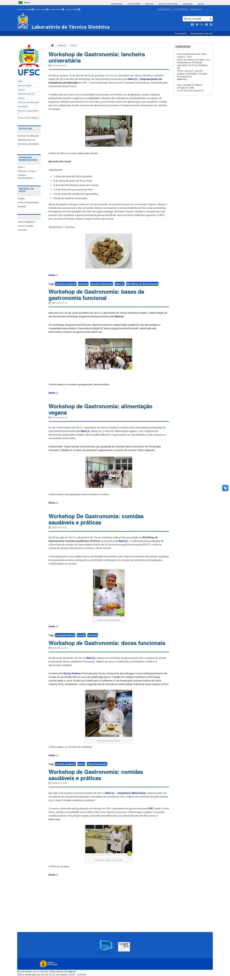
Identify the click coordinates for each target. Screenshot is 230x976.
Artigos (21, 89)
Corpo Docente (25, 225)
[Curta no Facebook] (192, 24)
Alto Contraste (180, 9)
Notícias (62, 45)
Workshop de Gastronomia (142, 283)
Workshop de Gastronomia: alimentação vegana (100, 409)
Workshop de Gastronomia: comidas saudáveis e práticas (96, 775)
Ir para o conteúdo (25, 9)
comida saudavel (65, 764)
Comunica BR (134, 3)
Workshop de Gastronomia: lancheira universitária (97, 57)
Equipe (21, 98)
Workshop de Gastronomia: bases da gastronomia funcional (96, 295)
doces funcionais (97, 764)
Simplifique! (116, 3)
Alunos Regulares (26, 221)
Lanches (83, 283)
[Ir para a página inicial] (52, 45)
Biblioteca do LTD (26, 93)
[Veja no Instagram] (206, 24)
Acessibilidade (164, 9)
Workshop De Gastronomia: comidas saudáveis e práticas (96, 519)
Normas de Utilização (28, 102)
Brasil (27, 2)
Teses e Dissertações (28, 117)
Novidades (23, 106)
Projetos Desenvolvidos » (26, 176)
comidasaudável (65, 635)
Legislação (187, 3)
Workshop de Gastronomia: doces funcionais (107, 643)
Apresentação (25, 85)
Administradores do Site (201, 33)
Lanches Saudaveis (102, 283)
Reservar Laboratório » (28, 112)
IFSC (150, 808)
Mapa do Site (196, 9)
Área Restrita (181, 33)
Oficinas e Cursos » (27, 171)
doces (81, 764)
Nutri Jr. (74, 45)
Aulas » (21, 167)
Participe (149, 3)
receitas (92, 635)
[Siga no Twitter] (197, 24)
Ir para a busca (57, 9)
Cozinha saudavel (65, 283)
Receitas (22, 206)
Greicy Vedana (72, 673)
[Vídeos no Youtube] (202, 24)
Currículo (22, 229)
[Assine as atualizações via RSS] (211, 24)
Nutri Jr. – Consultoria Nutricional (125, 792)
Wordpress (70, 971)
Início (20, 81)
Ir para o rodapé (73, 9)
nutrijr (81, 635)
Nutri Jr (119, 283)
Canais (201, 3)
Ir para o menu (41, 9)
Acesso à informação (168, 3)
